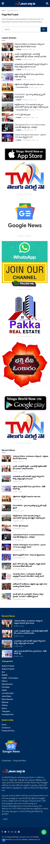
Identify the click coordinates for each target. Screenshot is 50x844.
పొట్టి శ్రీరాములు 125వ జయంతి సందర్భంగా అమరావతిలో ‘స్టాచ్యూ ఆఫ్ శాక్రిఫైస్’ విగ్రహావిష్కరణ (29, 517)
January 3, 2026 (28, 130)
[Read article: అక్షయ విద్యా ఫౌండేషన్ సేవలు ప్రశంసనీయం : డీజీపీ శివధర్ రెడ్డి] (7, 77)
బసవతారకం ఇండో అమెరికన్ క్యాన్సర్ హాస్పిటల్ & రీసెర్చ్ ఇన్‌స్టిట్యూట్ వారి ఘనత (28, 477)
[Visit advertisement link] (25, 169)
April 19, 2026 (27, 59)
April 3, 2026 (34, 87)
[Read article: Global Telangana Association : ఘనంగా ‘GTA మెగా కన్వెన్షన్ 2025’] (7, 137)
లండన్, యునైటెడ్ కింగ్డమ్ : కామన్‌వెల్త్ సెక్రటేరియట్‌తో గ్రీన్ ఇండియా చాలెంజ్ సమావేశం (30, 467)
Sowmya (18, 49)
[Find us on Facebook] (2, 831)
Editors (4, 681)
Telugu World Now (22, 87)
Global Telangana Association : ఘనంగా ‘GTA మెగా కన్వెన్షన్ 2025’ (29, 546)
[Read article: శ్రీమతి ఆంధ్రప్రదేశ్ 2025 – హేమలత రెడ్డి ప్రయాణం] (6, 557)
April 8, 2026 (27, 69)
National (5, 702)
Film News (6, 687)
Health (4, 690)
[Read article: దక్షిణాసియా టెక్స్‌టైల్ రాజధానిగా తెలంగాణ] (7, 87)
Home (4, 10)
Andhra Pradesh (8, 666)
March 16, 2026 (35, 110)
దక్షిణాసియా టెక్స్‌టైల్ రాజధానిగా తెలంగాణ (29, 84)
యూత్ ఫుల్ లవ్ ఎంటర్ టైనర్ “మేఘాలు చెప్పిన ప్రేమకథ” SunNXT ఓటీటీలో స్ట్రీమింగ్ (28, 595)
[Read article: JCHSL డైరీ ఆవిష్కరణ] (7, 117)
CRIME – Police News (10, 678)
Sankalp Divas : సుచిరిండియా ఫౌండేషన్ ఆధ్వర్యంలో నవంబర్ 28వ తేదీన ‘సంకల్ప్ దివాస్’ (28, 575)
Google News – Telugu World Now (14, 761)
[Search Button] (47, 3)
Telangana (6, 711)
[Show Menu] (3, 3)
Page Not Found (12, 10)
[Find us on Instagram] (12, 831)
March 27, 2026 (28, 99)
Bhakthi (5, 675)
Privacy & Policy (8, 731)
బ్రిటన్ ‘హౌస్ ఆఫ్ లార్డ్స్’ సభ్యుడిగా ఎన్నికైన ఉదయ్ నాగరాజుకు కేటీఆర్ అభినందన (29, 565)
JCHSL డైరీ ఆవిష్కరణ (22, 114)
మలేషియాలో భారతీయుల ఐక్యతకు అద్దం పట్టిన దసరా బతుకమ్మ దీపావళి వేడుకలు (30, 585)
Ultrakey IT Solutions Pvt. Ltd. (31, 839)
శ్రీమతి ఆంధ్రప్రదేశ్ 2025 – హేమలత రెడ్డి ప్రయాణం (29, 555)
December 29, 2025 (29, 140)
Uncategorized (7, 714)
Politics (5, 705)
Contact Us (6, 728)
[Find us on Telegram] (19, 831)
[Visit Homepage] (25, 3)
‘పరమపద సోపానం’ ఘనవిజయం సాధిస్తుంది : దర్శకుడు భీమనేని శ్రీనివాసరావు (28, 622)
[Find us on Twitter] (9, 831)
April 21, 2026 (27, 49)
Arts (3, 672)
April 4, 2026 (27, 79)
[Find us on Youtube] (5, 831)
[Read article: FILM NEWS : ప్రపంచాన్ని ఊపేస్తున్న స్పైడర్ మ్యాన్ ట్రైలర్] (7, 97)
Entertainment (7, 684)
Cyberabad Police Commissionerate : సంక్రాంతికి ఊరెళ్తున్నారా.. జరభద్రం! (29, 536)
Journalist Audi (7, 693)
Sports (4, 708)
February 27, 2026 (28, 117)
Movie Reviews (7, 699)
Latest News (6, 696)
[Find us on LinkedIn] (15, 831)
